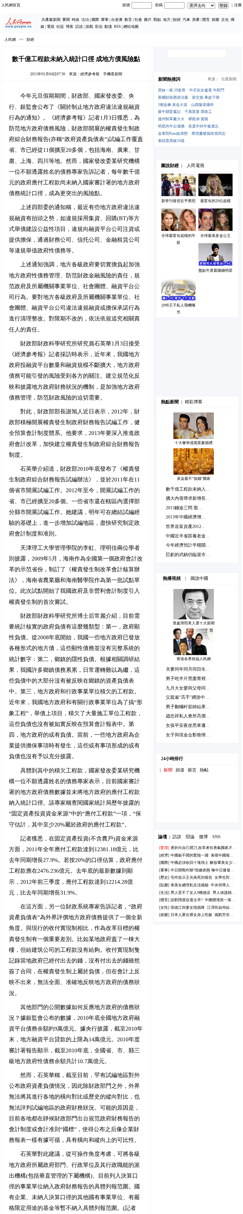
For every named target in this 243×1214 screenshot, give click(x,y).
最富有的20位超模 (215, 201)
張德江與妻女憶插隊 (188, 907)
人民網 (10, 39)
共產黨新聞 (50, 19)
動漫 (108, 26)
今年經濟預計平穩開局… (190, 545)
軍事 (105, 19)
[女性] (164, 907)
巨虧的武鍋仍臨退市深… (190, 554)
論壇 (162, 836)
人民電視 (195, 165)
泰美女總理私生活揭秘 (190, 885)
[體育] (164, 900)
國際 (95, 19)
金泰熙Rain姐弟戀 (173, 133)
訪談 (79, 26)
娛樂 (215, 19)
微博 (203, 836)
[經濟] (164, 855)
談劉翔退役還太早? (186, 900)
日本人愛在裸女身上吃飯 (191, 915)
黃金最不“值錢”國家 (193, 478)
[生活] (164, 892)
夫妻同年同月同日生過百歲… (194, 669)
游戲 (89, 26)
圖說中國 (199, 578)
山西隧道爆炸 (202, 104)
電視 (50, 26)
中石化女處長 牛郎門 (206, 90)
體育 (206, 19)
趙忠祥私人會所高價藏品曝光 (194, 716)
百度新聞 (228, 79)
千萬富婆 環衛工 (198, 111)
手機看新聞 (112, 74)
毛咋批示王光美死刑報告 (191, 877)
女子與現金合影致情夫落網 (192, 735)
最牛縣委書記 (169, 111)
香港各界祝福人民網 (194, 659)
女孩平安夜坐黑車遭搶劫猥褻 (194, 725)
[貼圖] (164, 885)
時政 (75, 19)
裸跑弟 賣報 (198, 119)
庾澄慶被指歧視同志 (208, 133)
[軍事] (164, 870)
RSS (117, 26)
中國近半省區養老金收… (190, 536)
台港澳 (116, 19)
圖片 (148, 19)
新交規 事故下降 (206, 97)
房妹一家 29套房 (171, 90)
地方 (167, 19)
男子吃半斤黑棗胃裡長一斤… (194, 678)
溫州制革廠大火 (171, 119)
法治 (85, 19)
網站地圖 (131, 26)
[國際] (164, 862)
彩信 (99, 26)
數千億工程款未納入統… (190, 489)
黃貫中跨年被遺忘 (203, 126)
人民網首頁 (10, 5)
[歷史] (164, 877)
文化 (225, 19)
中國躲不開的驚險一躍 (190, 855)
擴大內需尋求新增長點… (190, 498)
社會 (138, 19)
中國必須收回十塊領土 (190, 862)
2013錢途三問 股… (184, 507)
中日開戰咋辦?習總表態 (190, 870)
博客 (69, 26)
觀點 (157, 19)
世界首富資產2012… (186, 526)
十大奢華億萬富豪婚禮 (194, 443)
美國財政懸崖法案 (173, 97)
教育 (128, 19)
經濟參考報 (89, 74)
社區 (60, 26)
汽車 (186, 19)
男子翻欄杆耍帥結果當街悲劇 (194, 706)
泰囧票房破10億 (171, 141)
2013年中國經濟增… (186, 517)
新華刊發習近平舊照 (178, 201)
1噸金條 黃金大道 (172, 104)
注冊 (238, 5)
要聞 (66, 19)
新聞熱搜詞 (169, 79)
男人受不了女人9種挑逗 (190, 892)
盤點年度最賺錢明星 (215, 270)
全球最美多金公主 (215, 235)
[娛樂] (164, 915)
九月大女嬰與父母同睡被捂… (194, 688)
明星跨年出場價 (171, 126)
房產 (196, 19)
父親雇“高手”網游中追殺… (192, 697)
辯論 (190, 836)
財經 (177, 19)
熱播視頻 (172, 578)
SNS (216, 836)
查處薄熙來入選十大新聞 (194, 623)
